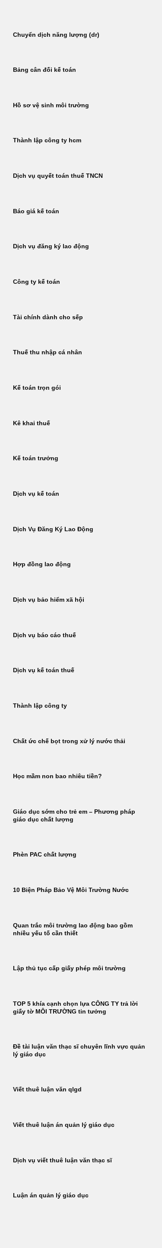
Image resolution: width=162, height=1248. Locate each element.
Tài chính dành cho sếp (48, 317)
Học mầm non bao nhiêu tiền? (57, 776)
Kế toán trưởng (35, 458)
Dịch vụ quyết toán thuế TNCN (58, 176)
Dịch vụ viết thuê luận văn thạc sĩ (62, 1160)
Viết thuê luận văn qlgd (47, 1089)
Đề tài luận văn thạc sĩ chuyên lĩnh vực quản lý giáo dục (79, 1050)
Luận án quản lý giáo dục (51, 1195)
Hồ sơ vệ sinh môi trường (51, 105)
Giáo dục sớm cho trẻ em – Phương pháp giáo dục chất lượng (74, 815)
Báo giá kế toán (36, 211)
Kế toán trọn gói (37, 388)
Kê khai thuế (31, 423)
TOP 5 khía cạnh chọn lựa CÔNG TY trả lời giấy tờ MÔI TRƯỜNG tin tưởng (75, 1008)
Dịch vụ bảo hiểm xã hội (48, 600)
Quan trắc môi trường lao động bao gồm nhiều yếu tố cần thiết (73, 929)
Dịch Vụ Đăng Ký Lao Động (53, 529)
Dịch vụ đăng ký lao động (51, 246)
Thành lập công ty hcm (47, 140)
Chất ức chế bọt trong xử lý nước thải (69, 741)
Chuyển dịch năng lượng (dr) (56, 35)
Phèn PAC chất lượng (44, 854)
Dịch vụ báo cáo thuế (44, 635)
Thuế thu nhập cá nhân (47, 352)
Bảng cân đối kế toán (44, 70)
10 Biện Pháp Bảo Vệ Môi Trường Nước (71, 890)
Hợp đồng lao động (42, 564)
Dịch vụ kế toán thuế (43, 670)
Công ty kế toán (36, 282)
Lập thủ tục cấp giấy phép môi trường (69, 968)
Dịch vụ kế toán (36, 494)
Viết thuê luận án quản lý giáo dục (63, 1125)
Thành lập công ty (40, 706)
